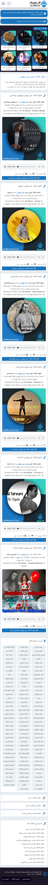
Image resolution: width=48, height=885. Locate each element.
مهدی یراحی (39, 777)
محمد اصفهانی (9, 757)
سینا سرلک (9, 722)
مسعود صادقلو (24, 769)
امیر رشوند (38, 667)
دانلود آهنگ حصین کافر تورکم (34, 837)
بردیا (9, 675)
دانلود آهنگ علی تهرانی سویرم (30, 186)
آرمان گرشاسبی (9, 647)
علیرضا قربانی (9, 738)
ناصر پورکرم (9, 781)
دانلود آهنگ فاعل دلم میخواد (34, 855)
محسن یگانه (24, 757)
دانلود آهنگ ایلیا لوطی (36, 859)
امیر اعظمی (9, 663)
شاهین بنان (24, 726)
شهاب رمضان (9, 726)
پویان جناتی (38, 686)
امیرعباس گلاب (24, 667)
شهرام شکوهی (24, 730)
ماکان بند (39, 753)
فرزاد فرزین (9, 742)
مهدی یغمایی (24, 777)
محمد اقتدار (38, 761)
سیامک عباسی (24, 718)
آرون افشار (24, 651)
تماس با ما (5, 879)
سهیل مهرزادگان (38, 718)
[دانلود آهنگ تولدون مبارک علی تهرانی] (24, 591)
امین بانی (9, 667)
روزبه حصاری (39, 710)
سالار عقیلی (38, 714)
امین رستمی (39, 671)
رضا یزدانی (24, 706)
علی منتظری (9, 734)
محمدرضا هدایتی (24, 765)
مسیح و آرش (9, 769)
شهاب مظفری (38, 730)
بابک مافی (24, 675)
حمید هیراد (9, 694)
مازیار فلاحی (9, 749)
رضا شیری (24, 702)
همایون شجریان (9, 785)
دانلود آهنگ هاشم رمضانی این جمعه (31, 833)
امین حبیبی (38, 647)
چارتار (24, 686)
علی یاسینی (39, 738)
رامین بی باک (24, 698)
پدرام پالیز (24, 682)
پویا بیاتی (9, 682)
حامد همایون (24, 690)
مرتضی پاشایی (38, 769)
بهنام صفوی (9, 679)
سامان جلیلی (24, 714)
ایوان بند (9, 671)
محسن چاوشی (38, 757)
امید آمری (9, 659)
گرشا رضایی (38, 749)
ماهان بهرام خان (24, 753)
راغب (38, 698)
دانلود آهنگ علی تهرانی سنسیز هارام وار (26, 276)
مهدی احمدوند (24, 773)
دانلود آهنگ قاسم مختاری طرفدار (33, 844)
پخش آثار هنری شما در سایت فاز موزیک (30, 21)
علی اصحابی (9, 730)
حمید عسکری (24, 694)
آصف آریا (9, 651)
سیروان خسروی (9, 718)
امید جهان (38, 663)
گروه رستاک (24, 749)
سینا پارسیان (38, 722)
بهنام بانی (24, 679)
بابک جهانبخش (38, 675)
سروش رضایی (9, 714)
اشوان (39, 659)
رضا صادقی (9, 702)
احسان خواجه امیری (38, 655)
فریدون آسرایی (39, 745)
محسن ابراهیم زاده (9, 753)
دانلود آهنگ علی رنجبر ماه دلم (34, 848)
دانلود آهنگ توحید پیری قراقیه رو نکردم (30, 840)
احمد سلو (9, 655)
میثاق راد (38, 781)
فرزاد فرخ (24, 742)
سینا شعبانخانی (39, 726)
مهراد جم (9, 777)
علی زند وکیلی (38, 734)
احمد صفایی (24, 647)
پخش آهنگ (15, 879)
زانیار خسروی (9, 710)
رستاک (9, 698)
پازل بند (38, 682)
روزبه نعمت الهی (24, 710)
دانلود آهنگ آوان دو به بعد (35, 829)
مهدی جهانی (9, 773)
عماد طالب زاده (38, 742)
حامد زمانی (38, 690)
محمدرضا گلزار (38, 765)
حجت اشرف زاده (9, 690)
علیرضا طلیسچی (24, 738)
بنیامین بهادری (38, 679)
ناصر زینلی (38, 785)
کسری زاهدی (9, 745)
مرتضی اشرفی (9, 765)
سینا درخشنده (24, 722)
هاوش (24, 785)
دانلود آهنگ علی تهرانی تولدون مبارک (27, 548)
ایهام (24, 671)
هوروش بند (38, 789)
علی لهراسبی (24, 734)
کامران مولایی (24, 745)
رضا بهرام (39, 702)
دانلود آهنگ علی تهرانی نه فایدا (29, 457)
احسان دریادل (24, 655)
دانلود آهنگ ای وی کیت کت (34, 851)
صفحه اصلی (26, 879)
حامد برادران (9, 686)
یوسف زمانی (24, 789)
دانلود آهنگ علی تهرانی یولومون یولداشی (26, 95)
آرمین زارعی (38, 651)
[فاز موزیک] (38, 7)
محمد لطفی (24, 761)
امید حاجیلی (24, 663)
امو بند (24, 659)
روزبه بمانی (9, 706)
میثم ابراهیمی (24, 781)
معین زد (38, 773)
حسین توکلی (38, 694)
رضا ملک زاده (38, 706)
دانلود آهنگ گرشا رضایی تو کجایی (32, 862)
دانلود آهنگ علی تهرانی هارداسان (29, 367)
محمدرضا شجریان (9, 761)
